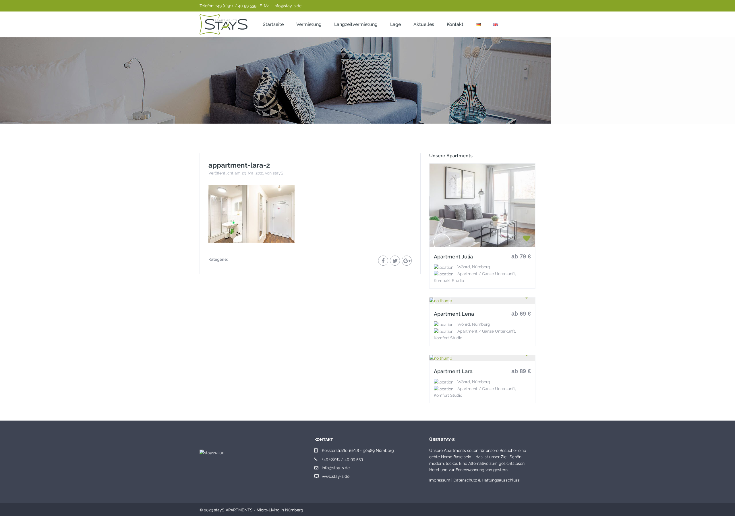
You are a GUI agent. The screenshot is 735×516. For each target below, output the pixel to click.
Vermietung (309, 24)
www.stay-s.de (335, 476)
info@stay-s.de (336, 467)
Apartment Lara (453, 371)
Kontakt (455, 24)
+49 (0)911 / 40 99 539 (342, 459)
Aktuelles (423, 24)
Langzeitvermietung (356, 24)
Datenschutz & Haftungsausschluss (486, 480)
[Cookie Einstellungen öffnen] (13, 508)
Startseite (273, 24)
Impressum (439, 480)
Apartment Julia (453, 257)
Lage (395, 24)
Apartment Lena (454, 314)
